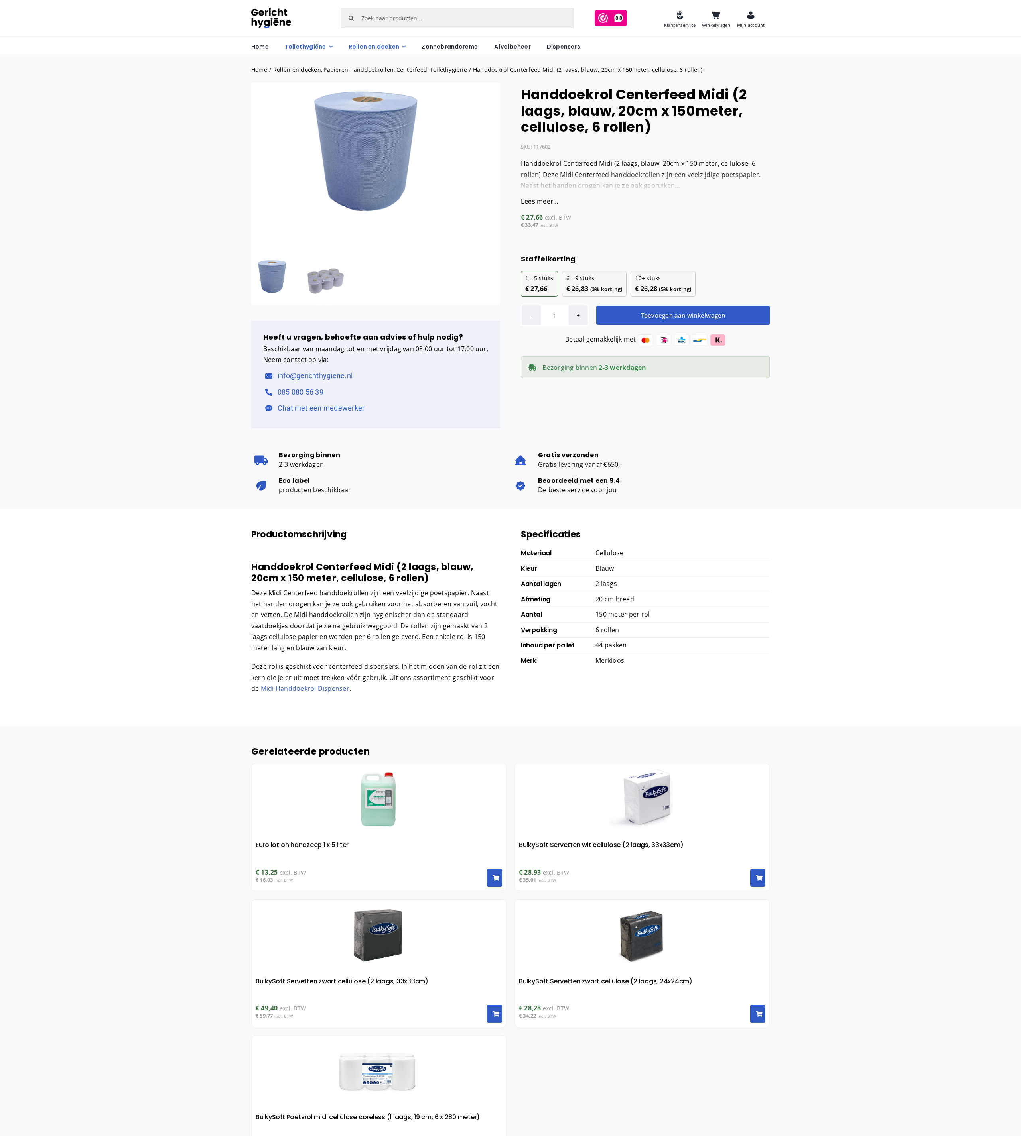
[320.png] (375, 169)
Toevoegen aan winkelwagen (683, 315)
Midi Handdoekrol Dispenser (305, 688)
